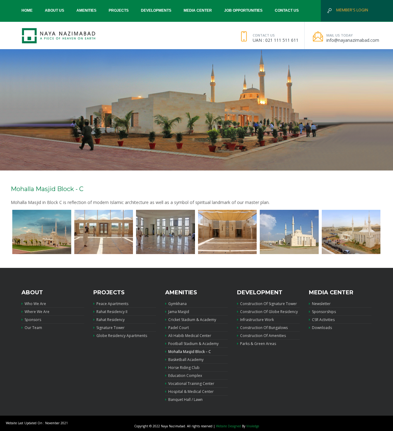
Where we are (37, 311)
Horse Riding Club (184, 367)
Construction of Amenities (263, 335)
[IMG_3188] (103, 232)
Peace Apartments (112, 303)
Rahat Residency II (111, 311)
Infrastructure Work (257, 319)
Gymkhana (177, 303)
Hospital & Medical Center (191, 391)
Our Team (33, 327)
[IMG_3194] (227, 232)
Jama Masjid (178, 311)
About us (54, 10)
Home (27, 10)
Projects (119, 10)
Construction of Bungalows (264, 327)
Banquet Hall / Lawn (185, 399)
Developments (156, 10)
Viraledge (252, 426)
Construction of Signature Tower (268, 303)
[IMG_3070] (351, 232)
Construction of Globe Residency (269, 311)
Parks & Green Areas (258, 343)
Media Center (198, 10)
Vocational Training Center (191, 383)
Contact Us (287, 10)
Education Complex (185, 375)
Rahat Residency (110, 319)
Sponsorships (324, 311)
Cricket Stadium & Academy (192, 319)
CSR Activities (323, 319)
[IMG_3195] (165, 232)
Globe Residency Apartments (121, 335)
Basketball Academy (186, 359)
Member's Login (352, 10)
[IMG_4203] (41, 232)
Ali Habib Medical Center (189, 335)
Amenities (86, 10)
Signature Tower (110, 327)
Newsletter (321, 303)
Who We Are (35, 303)
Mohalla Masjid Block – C (189, 351)
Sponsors (33, 319)
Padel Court (178, 327)
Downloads (322, 327)
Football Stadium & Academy (193, 343)
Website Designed (228, 426)
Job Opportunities (243, 10)
